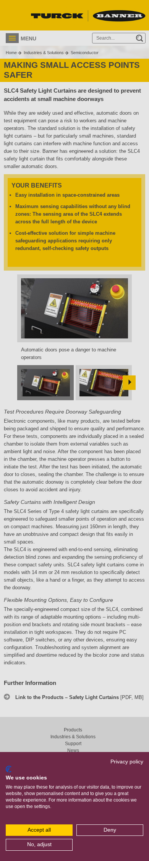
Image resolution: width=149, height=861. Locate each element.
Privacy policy (126, 762)
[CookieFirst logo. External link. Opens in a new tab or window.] (8, 769)
